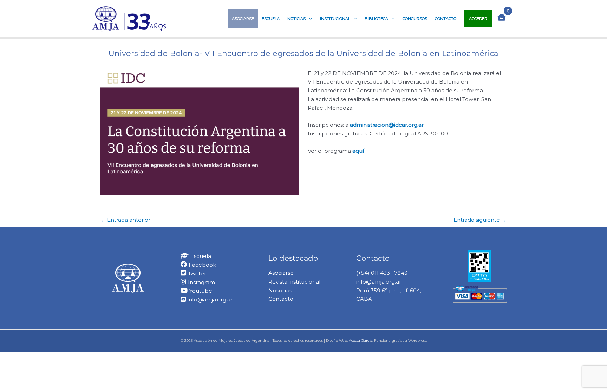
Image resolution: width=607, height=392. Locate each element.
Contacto (445, 18)
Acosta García (360, 340)
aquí (358, 150)
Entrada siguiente (480, 220)
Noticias (296, 18)
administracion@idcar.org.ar (387, 124)
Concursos (415, 18)
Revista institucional (294, 281)
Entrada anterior (125, 220)
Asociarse (243, 18)
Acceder (478, 18)
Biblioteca (376, 18)
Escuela (271, 18)
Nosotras (280, 290)
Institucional (335, 18)
